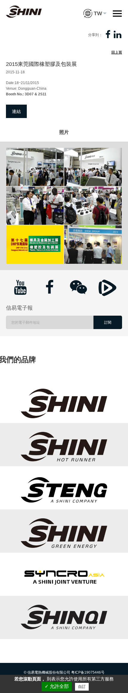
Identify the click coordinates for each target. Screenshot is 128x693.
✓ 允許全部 (57, 686)
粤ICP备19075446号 (87, 672)
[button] (95, 9)
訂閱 (107, 322)
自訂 (82, 686)
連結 (16, 111)
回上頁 (116, 52)
